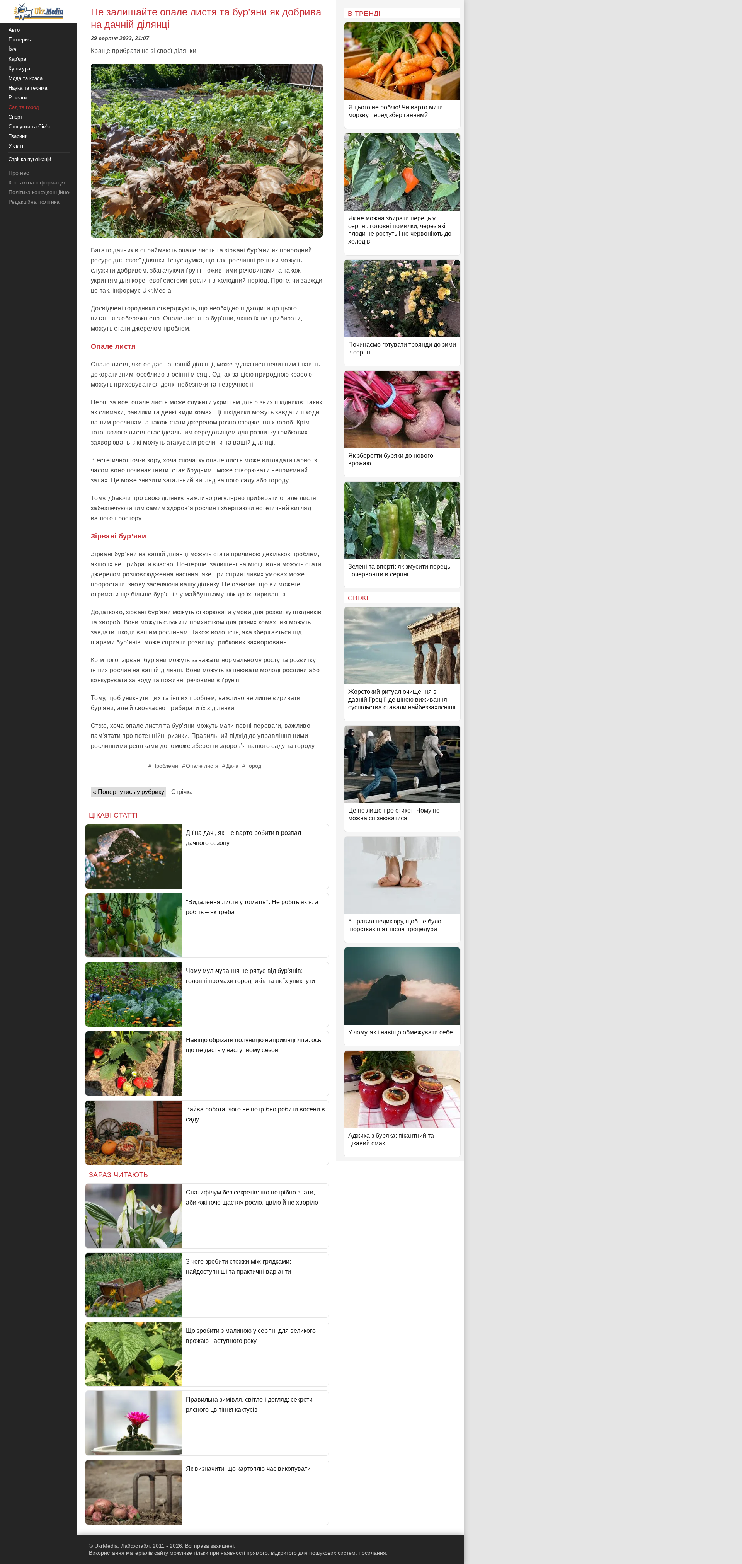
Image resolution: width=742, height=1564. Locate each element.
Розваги (18, 98)
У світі (16, 146)
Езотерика (20, 40)
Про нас (19, 173)
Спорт (15, 117)
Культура (19, 69)
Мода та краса (26, 78)
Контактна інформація (37, 182)
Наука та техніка (28, 88)
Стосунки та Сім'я (29, 126)
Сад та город (24, 107)
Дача (232, 766)
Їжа (12, 49)
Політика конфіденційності (42, 192)
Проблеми (165, 766)
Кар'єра (17, 59)
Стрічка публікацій (30, 159)
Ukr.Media (156, 290)
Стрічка (182, 792)
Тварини (18, 136)
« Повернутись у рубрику (128, 792)
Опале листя (202, 766)
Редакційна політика (34, 202)
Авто (14, 30)
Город (253, 766)
